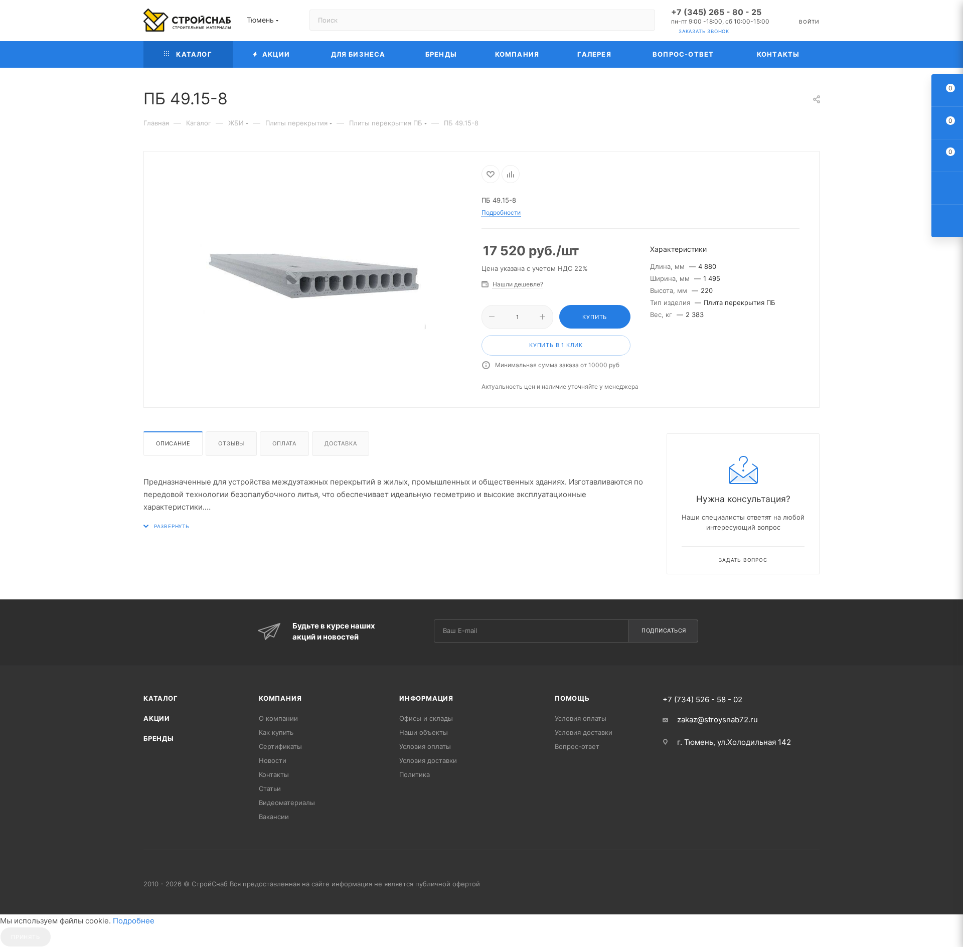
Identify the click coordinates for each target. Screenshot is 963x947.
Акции (156, 718)
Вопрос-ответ (577, 746)
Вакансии (274, 817)
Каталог (160, 698)
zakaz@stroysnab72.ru (717, 719)
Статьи (270, 788)
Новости (272, 760)
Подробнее (133, 920)
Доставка (341, 443)
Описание (173, 443)
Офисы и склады (426, 718)
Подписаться (663, 630)
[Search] (642, 20)
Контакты (274, 774)
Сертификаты (280, 746)
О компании (278, 718)
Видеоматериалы (287, 803)
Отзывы (231, 443)
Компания (280, 698)
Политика (414, 774)
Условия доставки (428, 760)
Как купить (276, 732)
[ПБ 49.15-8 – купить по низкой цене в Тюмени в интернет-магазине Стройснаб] (313, 278)
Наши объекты (423, 732)
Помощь (572, 698)
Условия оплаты (425, 746)
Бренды (158, 738)
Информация (426, 698)
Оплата (284, 443)
